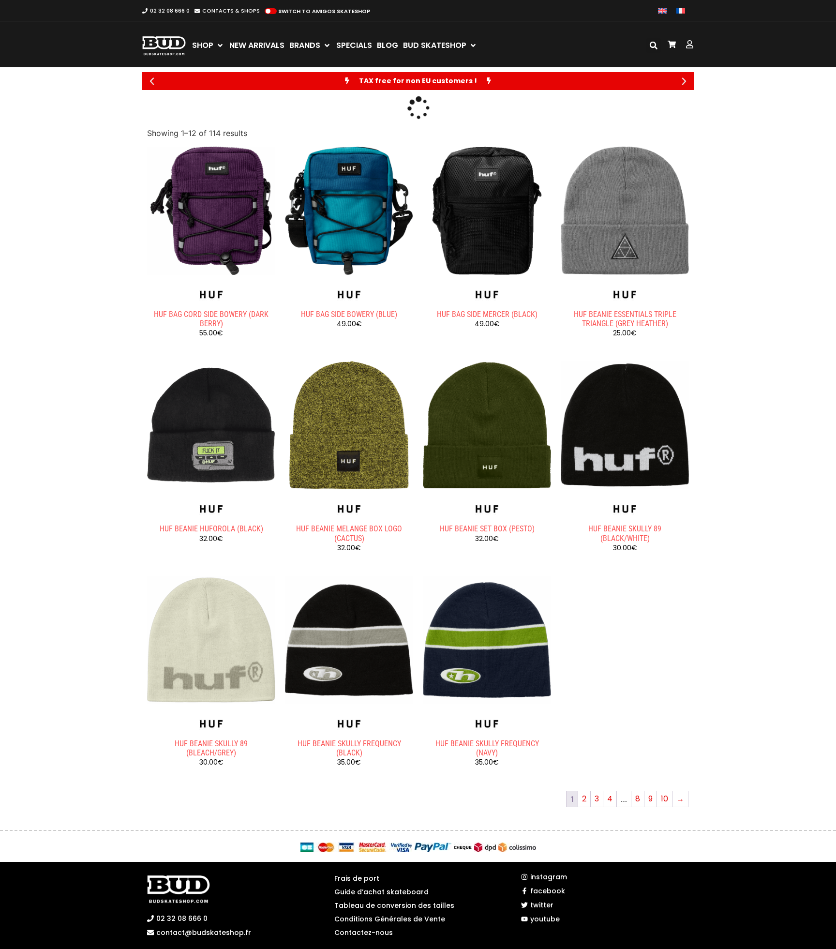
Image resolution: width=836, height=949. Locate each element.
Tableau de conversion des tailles (394, 905)
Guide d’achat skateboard (381, 892)
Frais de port (356, 878)
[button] (653, 45)
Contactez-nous (363, 932)
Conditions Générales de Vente (389, 919)
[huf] (211, 295)
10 (664, 798)
